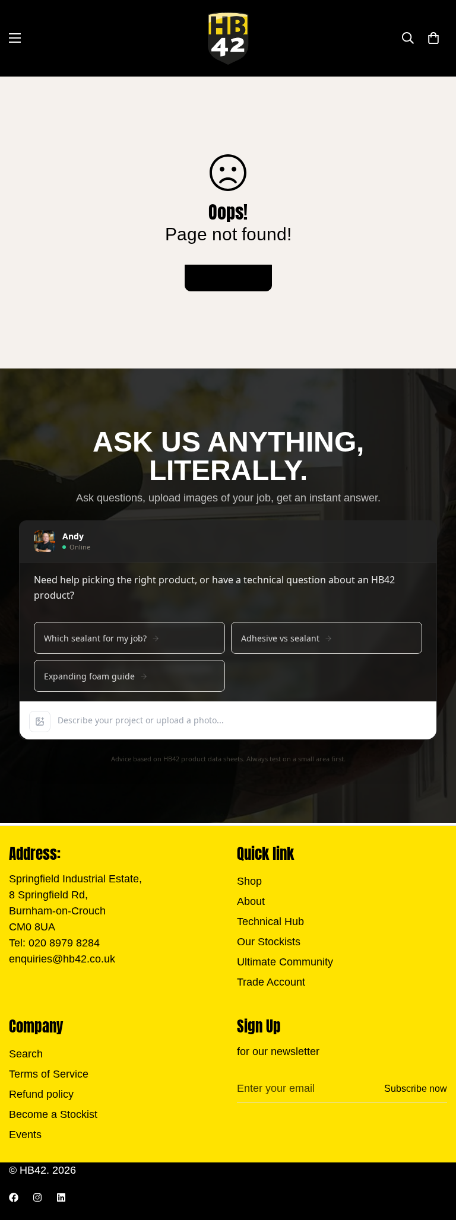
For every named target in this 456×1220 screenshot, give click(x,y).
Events (25, 1134)
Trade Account (271, 982)
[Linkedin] (61, 1197)
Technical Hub (270, 921)
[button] (433, 38)
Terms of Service (48, 1074)
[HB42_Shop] (228, 38)
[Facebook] (13, 1197)
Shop (249, 881)
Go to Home (228, 278)
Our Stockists (268, 942)
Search (26, 1054)
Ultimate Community (285, 962)
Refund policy (41, 1094)
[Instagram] (37, 1197)
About (251, 901)
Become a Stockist (53, 1114)
